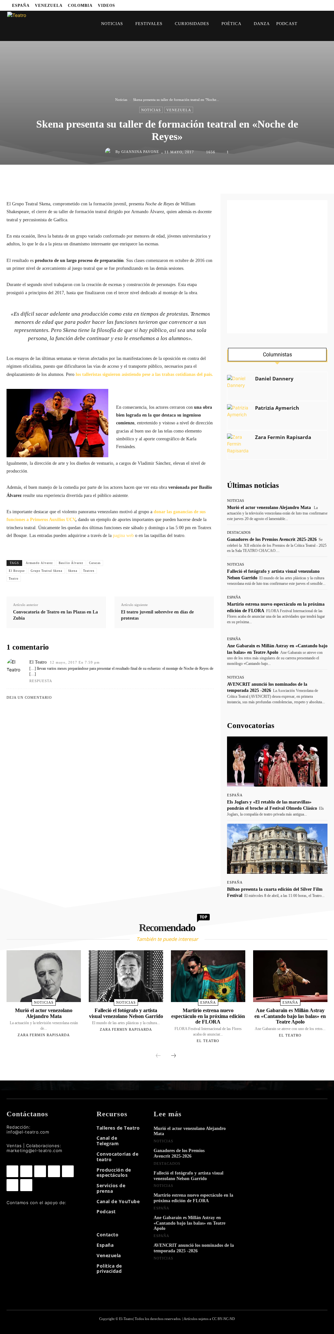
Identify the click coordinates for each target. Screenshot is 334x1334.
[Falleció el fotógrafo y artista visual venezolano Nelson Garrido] (126, 976)
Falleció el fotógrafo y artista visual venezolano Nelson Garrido (126, 1013)
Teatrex (89, 570)
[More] (231, 178)
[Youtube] (265, 5)
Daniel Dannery (274, 379)
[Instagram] (218, 5)
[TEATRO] (33, 25)
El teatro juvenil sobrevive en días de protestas (157, 615)
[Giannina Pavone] (110, 152)
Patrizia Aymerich (277, 408)
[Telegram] (246, 5)
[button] (314, 24)
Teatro (14, 578)
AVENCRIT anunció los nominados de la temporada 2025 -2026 (194, 1248)
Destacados (238, 532)
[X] (255, 5)
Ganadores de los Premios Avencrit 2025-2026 (272, 539)
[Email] (201, 178)
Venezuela (178, 110)
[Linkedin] (227, 5)
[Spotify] (236, 5)
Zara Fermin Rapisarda (283, 437)
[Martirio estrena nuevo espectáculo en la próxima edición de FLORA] (208, 976)
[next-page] (173, 1056)
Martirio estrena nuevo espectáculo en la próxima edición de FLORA (208, 1016)
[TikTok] (68, 1171)
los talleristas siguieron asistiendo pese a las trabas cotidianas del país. (144, 374)
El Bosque (17, 570)
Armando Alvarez (39, 563)
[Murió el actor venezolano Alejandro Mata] (44, 976)
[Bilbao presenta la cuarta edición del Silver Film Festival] (277, 849)
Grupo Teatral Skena (46, 570)
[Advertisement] (277, 266)
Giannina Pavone (140, 152)
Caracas (95, 563)
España (234, 597)
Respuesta (40, 681)
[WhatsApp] (171, 178)
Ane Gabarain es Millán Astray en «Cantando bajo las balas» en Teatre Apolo (290, 1016)
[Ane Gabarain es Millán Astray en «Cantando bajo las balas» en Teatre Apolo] (290, 976)
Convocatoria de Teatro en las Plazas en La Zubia (55, 615)
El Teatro (38, 662)
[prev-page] (158, 1056)
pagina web (123, 535)
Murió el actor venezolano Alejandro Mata (269, 507)
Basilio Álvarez (71, 563)
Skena (72, 570)
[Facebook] (208, 5)
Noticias (121, 100)
